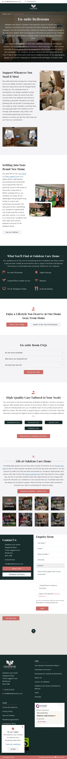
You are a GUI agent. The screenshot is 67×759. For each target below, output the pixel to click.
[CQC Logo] (41, 707)
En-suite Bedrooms (17, 14)
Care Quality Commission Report (47, 665)
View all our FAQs (33, 372)
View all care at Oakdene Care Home (33, 436)
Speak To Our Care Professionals (45, 324)
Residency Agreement (10, 720)
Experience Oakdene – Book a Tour (33, 491)
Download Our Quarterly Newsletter (48, 674)
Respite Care (53, 422)
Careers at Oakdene (42, 682)
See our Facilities (12, 232)
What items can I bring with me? (16, 359)
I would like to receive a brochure (48, 586)
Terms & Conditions (9, 707)
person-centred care (32, 474)
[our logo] (33, 7)
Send (42, 608)
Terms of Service (50, 602)
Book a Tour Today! (17, 324)
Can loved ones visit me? (13, 365)
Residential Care (13, 422)
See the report (42, 721)
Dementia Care (33, 422)
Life (9, 14)
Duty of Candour (8, 715)
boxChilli (62, 757)
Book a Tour (16, 569)
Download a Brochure (17, 574)
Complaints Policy (9, 724)
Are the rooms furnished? (14, 353)
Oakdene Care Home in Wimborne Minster (47, 687)
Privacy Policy (39, 602)
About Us (38, 678)
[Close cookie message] (22, 726)
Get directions (11, 618)
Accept (13, 749)
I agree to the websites (49, 595)
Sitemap (38, 697)
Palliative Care (33, 428)
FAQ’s (37, 693)
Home (4, 14)
